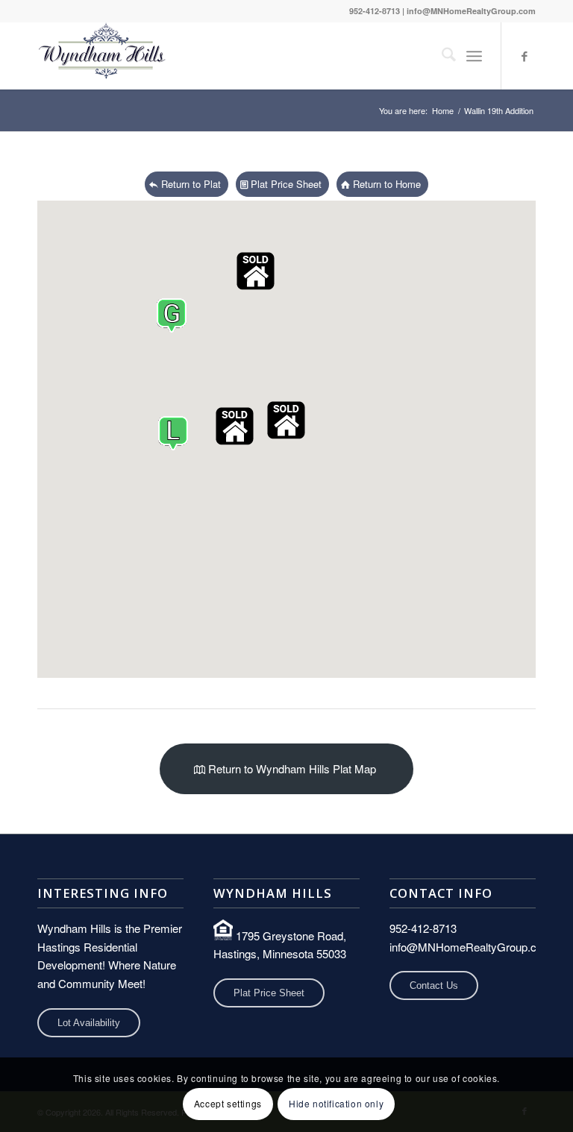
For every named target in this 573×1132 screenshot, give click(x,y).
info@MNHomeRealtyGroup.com (471, 10)
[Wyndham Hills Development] (102, 55)
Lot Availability (88, 1022)
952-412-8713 (374, 10)
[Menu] (474, 56)
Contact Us (434, 985)
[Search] (441, 55)
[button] (256, 271)
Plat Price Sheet (269, 993)
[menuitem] (441, 55)
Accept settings (228, 1103)
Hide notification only (336, 1103)
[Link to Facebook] (524, 56)
